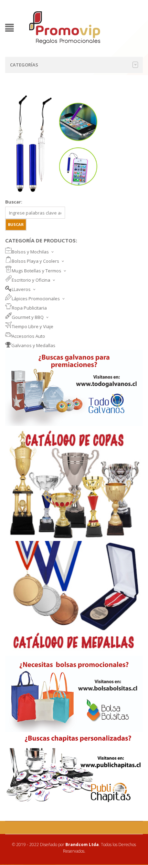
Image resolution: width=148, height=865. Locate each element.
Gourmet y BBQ (28, 317)
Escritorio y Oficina (31, 280)
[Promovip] (64, 27)
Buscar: (13, 202)
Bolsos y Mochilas (30, 252)
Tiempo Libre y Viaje (32, 326)
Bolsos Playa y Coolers (35, 261)
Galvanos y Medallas (33, 345)
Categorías (24, 65)
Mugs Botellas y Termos (36, 271)
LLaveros (21, 289)
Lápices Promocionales (36, 298)
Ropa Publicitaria (29, 308)
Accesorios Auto (28, 336)
